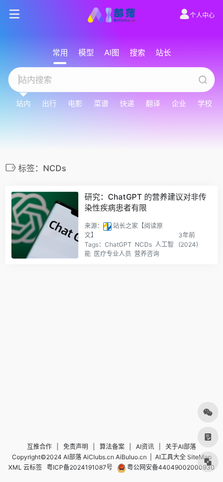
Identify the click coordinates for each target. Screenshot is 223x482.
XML (15, 467)
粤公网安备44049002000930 (170, 467)
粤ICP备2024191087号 (80, 467)
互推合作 (39, 446)
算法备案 (112, 446)
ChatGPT (118, 244)
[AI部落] (111, 14)
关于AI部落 (180, 446)
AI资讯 (145, 446)
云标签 (32, 467)
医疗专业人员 (112, 254)
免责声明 (75, 446)
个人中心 (202, 15)
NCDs (143, 244)
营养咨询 (146, 254)
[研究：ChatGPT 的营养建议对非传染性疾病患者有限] (44, 225)
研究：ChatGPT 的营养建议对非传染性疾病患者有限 (145, 202)
